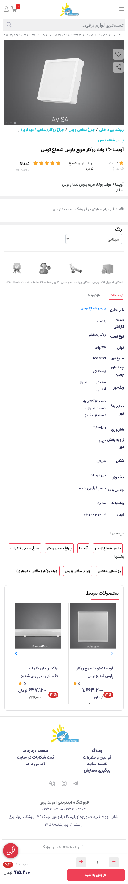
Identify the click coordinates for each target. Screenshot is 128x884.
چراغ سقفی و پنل (81, 130)
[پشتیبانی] (52, 784)
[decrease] (114, 862)
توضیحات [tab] (116, 295)
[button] (16, 653)
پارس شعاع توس (111, 140)
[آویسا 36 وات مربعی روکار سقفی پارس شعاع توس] (64, 733)
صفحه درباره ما (35, 750)
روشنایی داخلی (111, 130)
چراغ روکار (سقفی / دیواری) (42, 130)
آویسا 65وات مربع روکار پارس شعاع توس (94, 672)
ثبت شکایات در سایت (35, 757)
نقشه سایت (96, 763)
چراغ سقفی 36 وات (24, 548)
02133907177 (75, 809)
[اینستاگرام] (64, 784)
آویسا (83, 548)
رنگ (118, 229)
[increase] (81, 862)
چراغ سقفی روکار (59, 548)
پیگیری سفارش (97, 770)
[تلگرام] (75, 784)
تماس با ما (35, 763)
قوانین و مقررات (97, 757)
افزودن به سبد (96, 875)
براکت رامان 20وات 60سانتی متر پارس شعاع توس (39, 672)
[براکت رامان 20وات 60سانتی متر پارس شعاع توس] (38, 626)
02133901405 (53, 809)
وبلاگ (97, 750)
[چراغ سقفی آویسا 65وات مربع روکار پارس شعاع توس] (93, 626)
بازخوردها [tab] (93, 295)
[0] (14, 9)
